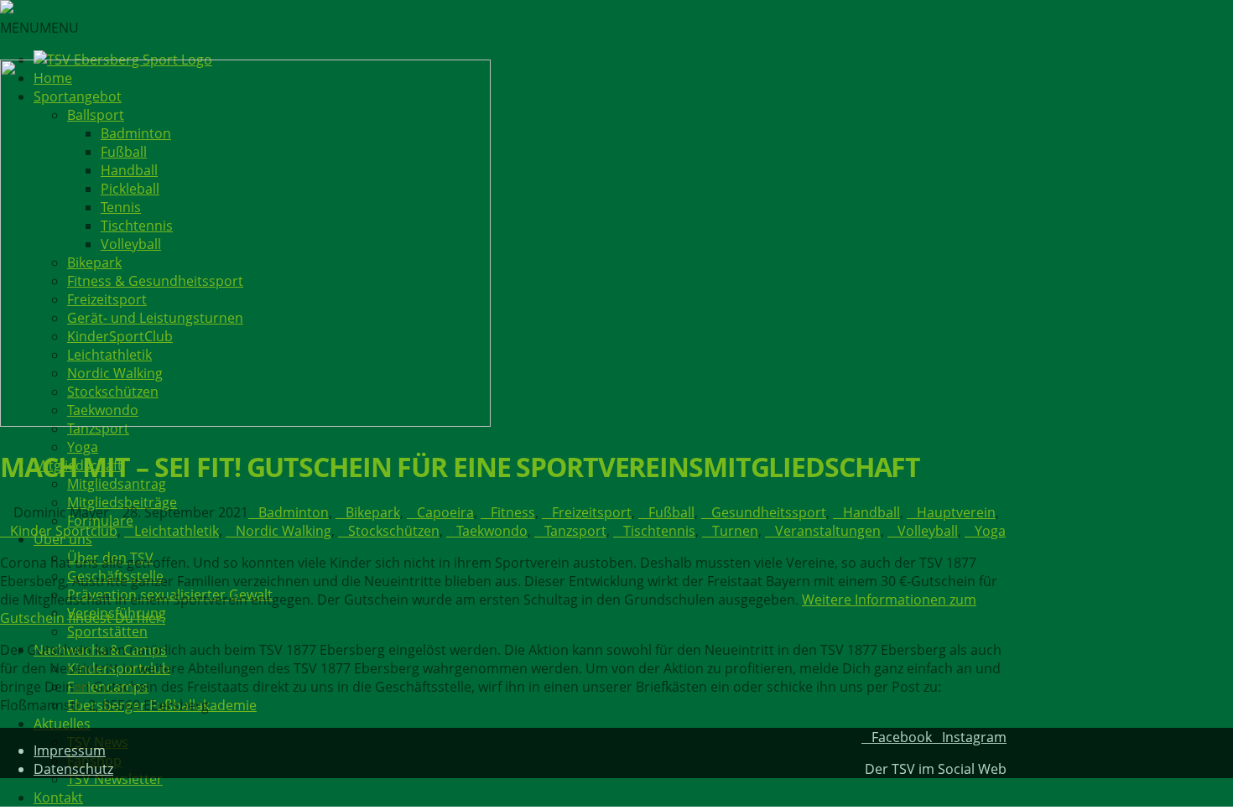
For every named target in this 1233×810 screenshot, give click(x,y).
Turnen (735, 531)
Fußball (671, 512)
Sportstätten (107, 631)
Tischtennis (659, 531)
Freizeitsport (592, 512)
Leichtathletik (176, 531)
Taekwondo (492, 531)
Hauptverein (956, 512)
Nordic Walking (283, 531)
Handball (871, 512)
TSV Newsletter (115, 779)
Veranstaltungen (828, 531)
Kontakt (58, 797)
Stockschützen (394, 531)
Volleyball (927, 531)
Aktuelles (62, 723)
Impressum (70, 750)
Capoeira (445, 512)
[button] (39, 27)
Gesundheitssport (768, 512)
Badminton (293, 512)
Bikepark (373, 512)
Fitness (513, 512)
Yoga (82, 447)
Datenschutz (73, 769)
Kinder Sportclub (63, 531)
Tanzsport (575, 531)
